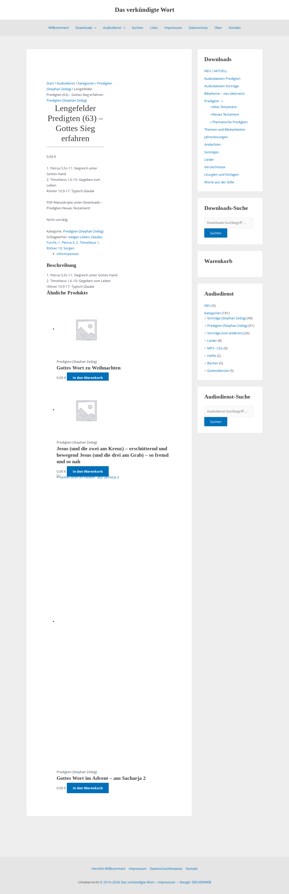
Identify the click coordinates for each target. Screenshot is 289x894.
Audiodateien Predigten (222, 78)
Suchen (137, 27)
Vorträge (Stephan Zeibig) (226, 318)
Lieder (209, 159)
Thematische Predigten (230, 122)
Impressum (173, 27)
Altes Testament (224, 107)
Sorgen (69, 248)
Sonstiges (211, 152)
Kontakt (235, 27)
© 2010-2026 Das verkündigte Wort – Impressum (137, 882)
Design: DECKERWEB (195, 882)
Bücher (212, 363)
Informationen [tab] (68, 254)
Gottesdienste (218, 370)
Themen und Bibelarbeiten (224, 129)
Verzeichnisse (214, 167)
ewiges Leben (78, 237)
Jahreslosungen (216, 137)
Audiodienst (112, 27)
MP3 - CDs (215, 348)
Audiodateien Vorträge (221, 86)
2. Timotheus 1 (87, 242)
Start (50, 83)
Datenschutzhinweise (166, 868)
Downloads (83, 27)
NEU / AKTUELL (215, 71)
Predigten (211, 101)
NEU (207, 305)
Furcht (51, 242)
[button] (94, 28)
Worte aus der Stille (219, 182)
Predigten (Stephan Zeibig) (67, 100)
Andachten (212, 144)
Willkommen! (58, 27)
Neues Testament (225, 114)
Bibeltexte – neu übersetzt (224, 93)
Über (218, 27)
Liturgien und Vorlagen (221, 174)
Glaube (96, 237)
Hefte (211, 355)
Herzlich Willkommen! (108, 868)
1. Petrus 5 (66, 242)
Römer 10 (54, 248)
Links (154, 27)
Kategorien (86, 83)
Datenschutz (198, 27)
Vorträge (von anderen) (225, 333)
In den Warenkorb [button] (88, 377)
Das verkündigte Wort (144, 9)
